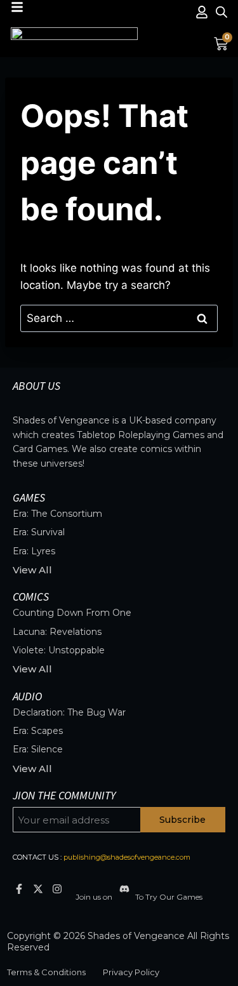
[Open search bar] (221, 12)
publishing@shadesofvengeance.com (126, 857)
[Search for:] (119, 318)
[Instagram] (57, 889)
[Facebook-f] (19, 889)
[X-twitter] (38, 889)
